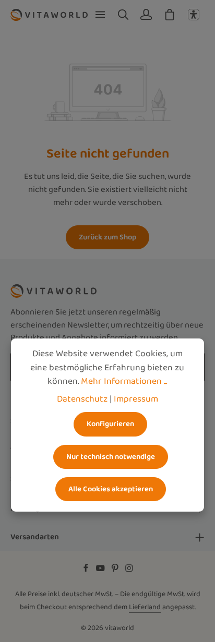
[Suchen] (123, 14)
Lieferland (145, 607)
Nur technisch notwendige (110, 457)
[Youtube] (101, 570)
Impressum (136, 399)
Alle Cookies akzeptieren (110, 489)
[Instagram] (129, 570)
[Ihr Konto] (146, 14)
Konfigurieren (110, 424)
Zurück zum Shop (107, 237)
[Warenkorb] (170, 14)
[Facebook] (86, 570)
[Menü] (100, 14)
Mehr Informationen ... (124, 381)
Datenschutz (82, 399)
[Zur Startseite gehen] (49, 14)
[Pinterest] (116, 570)
